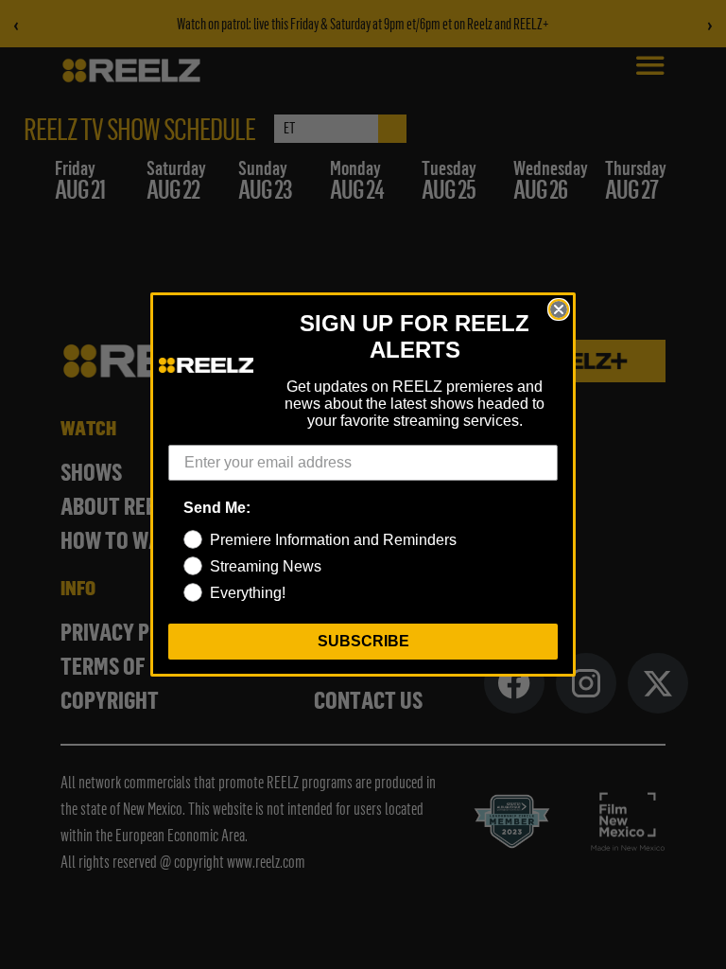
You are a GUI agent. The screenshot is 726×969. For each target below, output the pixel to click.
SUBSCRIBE (363, 641)
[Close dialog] (558, 309)
